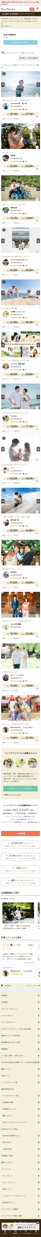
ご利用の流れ (7, 1149)
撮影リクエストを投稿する (21, 788)
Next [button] (38, 84)
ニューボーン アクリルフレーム (13, 1196)
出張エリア (5, 1076)
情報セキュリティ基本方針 (10, 1036)
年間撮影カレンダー (9, 1109)
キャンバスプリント (9, 1182)
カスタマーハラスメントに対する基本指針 (16, 1029)
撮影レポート (7, 1116)
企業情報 (4, 1002)
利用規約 (4, 995)
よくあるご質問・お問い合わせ (12, 1056)
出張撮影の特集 (7, 1102)
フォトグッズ (6, 1169)
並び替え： (27, 58)
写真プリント (7, 1189)
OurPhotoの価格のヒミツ (11, 1136)
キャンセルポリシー (8, 1022)
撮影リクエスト (6, 1162)
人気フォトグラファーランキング (14, 1122)
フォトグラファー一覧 (9, 1082)
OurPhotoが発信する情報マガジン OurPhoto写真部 (19, 1062)
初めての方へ (7, 1142)
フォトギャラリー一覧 (10, 1096)
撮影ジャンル (6, 1069)
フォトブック (7, 1176)
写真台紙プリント (8, 1202)
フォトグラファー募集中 (10, 1209)
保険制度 (4, 1049)
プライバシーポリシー (9, 1009)
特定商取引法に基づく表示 (10, 1042)
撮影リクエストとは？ (13, 795)
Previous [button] (3, 84)
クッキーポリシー (7, 1015)
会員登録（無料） (7, 1156)
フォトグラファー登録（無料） (12, 1216)
